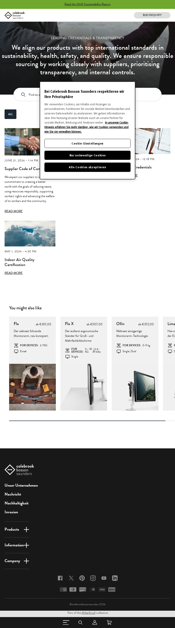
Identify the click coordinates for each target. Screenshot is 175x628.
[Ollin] (135, 387)
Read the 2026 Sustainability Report (87, 4)
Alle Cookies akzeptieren (87, 167)
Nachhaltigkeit (16, 503)
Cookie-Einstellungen (87, 143)
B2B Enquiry (152, 15)
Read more (14, 211)
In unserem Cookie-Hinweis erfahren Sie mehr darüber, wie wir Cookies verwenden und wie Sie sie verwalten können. (86, 127)
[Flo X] (83, 387)
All (10, 114)
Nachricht (13, 494)
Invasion (11, 512)
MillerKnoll (88, 613)
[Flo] (32, 387)
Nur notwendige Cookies (87, 155)
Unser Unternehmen (21, 485)
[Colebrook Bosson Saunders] (15, 15)
